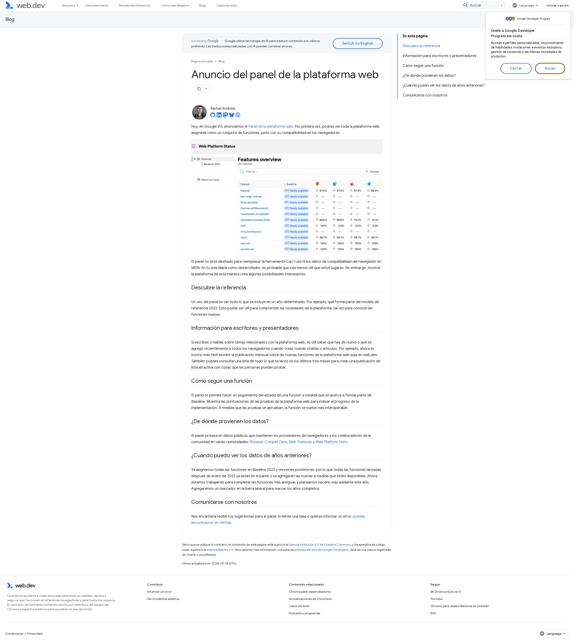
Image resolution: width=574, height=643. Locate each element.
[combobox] (483, 5)
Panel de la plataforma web (270, 126)
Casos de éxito (226, 5)
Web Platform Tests (331, 442)
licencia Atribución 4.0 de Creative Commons (320, 545)
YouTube (436, 599)
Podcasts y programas (304, 613)
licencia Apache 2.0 (220, 550)
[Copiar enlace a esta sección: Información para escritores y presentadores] (303, 328)
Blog (202, 5)
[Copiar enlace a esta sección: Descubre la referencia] (250, 288)
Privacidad (34, 633)
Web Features (300, 442)
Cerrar (516, 68)
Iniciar (550, 68)
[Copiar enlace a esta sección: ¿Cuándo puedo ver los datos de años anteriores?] (315, 456)
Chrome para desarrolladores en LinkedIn (459, 606)
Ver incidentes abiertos (163, 599)
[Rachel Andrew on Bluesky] (231, 116)
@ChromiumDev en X (445, 592)
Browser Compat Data (268, 442)
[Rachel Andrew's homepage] (237, 116)
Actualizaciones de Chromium (310, 599)
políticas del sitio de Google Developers (321, 550)
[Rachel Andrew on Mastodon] (225, 116)
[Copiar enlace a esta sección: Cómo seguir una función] (256, 381)
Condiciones (14, 633)
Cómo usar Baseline (175, 5)
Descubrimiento (97, 5)
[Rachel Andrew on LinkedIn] (219, 116)
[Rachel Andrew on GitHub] (212, 116)
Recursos (68, 5)
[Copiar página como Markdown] (199, 89)
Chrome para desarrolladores (309, 592)
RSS (433, 613)
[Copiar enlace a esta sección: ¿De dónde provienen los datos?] (273, 421)
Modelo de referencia (134, 5)
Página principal (202, 61)
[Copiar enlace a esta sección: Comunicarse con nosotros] (261, 502)
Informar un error (159, 592)
